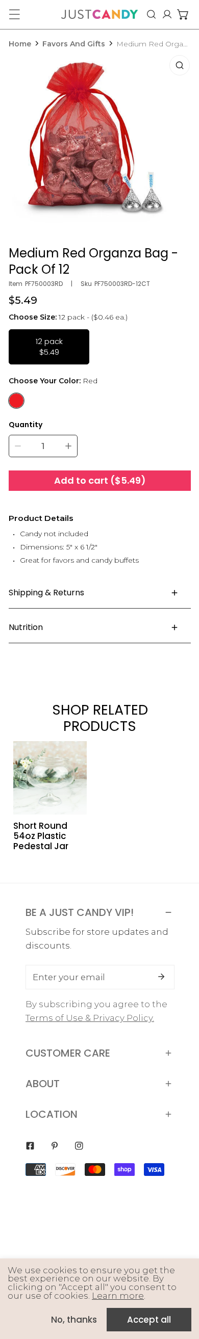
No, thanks (74, 1320)
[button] (183, 14)
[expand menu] (14, 14)
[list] (100, 145)
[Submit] (161, 976)
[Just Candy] (99, 14)
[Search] (151, 14)
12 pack (49, 346)
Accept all (149, 1320)
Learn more (118, 1296)
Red (16, 400)
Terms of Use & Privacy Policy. (90, 1018)
